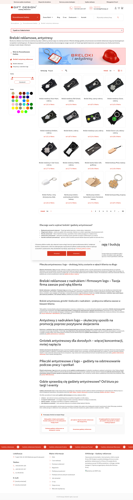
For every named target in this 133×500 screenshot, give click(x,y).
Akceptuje (57, 253)
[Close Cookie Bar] (100, 241)
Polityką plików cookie (83, 248)
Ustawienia (76, 253)
